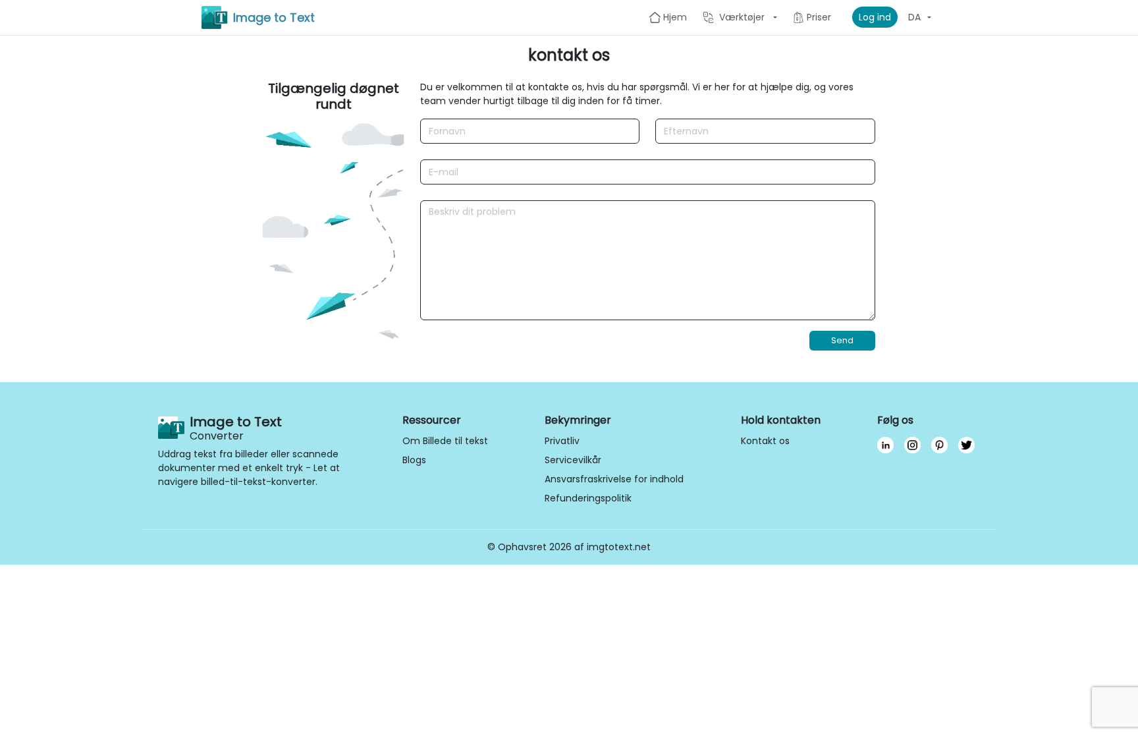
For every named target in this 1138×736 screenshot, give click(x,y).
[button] (740, 17)
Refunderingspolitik (588, 498)
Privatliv (562, 440)
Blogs (414, 460)
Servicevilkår (573, 460)
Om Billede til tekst (445, 440)
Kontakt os (765, 440)
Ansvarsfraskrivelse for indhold (614, 479)
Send (842, 340)
